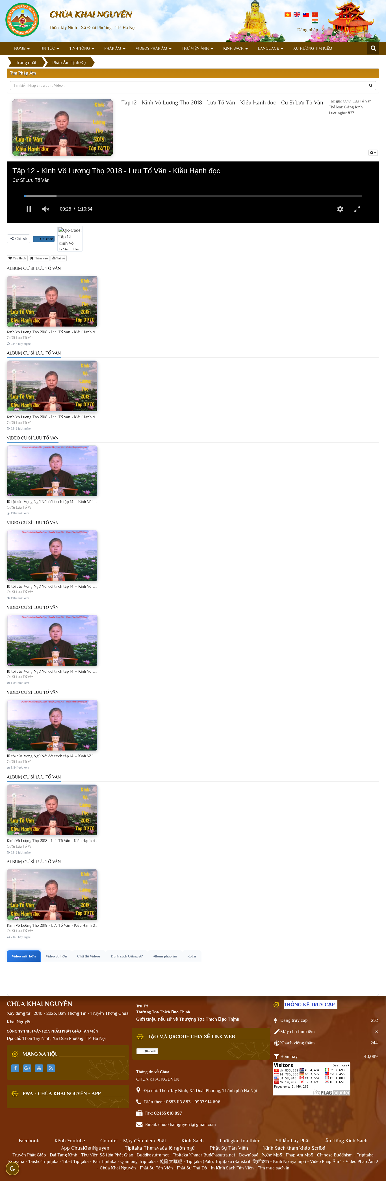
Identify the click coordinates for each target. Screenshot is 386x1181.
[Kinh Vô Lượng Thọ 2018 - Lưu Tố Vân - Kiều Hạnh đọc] (52, 321)
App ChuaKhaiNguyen (85, 1148)
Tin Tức (47, 48)
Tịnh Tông (79, 48)
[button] (28, 209)
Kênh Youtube (70, 1140)
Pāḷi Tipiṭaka (104, 1161)
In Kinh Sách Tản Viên (232, 1168)
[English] (297, 14)
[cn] (315, 14)
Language (268, 48)
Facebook (29, 1140)
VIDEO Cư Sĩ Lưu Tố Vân (32, 438)
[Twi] (306, 14)
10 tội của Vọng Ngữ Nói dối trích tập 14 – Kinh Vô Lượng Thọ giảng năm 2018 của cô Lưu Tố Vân (88, 501)
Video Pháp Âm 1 (326, 1161)
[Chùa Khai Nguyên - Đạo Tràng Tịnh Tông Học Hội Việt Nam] (22, 19)
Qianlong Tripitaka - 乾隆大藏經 (151, 1161)
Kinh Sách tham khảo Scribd (294, 1148)
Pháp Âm (112, 48)
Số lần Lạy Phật (293, 1140)
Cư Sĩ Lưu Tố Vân (302, 102)
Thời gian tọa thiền (240, 1140)
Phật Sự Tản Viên (229, 1148)
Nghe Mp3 (272, 1155)
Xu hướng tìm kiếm (312, 48)
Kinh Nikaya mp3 (290, 1161)
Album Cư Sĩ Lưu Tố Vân (34, 268)
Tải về (60, 258)
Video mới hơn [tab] (24, 956)
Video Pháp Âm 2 (362, 1161)
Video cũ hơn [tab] (56, 956)
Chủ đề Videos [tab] (89, 956)
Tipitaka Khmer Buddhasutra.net (204, 1155)
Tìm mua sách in (273, 1168)
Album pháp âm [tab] (165, 956)
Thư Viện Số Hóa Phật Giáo (107, 1155)
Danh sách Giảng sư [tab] (127, 956)
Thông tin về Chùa (152, 1072)
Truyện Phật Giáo (29, 1155)
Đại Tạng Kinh (63, 1155)
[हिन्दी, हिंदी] (315, 20)
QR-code (46, 239)
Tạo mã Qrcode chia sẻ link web (191, 1036)
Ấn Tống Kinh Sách (346, 1140)
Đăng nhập (307, 29)
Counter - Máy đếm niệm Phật (133, 1140)
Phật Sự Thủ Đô (192, 1168)
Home (19, 48)
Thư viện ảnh (195, 48)
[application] (193, 192)
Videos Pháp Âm (151, 48)
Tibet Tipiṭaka (75, 1161)
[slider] (193, 196)
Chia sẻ (21, 239)
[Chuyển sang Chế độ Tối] (12, 1168)
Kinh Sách (233, 48)
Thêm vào (40, 258)
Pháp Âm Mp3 (299, 1155)
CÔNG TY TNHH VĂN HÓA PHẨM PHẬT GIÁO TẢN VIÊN (52, 1031)
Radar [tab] (191, 956)
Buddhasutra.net (153, 1155)
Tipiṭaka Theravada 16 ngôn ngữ (160, 1148)
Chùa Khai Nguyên (118, 1168)
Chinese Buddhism (335, 1155)
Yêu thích (19, 258)
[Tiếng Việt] (288, 14)
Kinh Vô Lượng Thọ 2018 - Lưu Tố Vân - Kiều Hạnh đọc (53, 332)
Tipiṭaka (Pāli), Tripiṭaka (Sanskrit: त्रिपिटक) (227, 1161)
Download (248, 1155)
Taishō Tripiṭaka (44, 1161)
